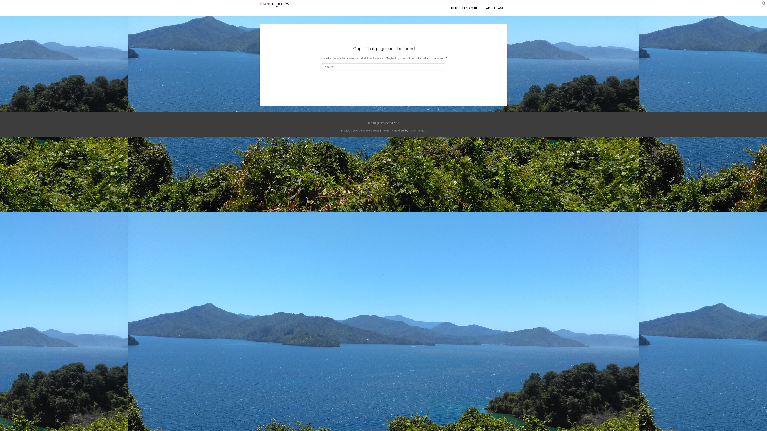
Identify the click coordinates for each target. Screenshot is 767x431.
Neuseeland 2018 (464, 8)
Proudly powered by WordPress (360, 130)
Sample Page (494, 8)
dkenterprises (274, 3)
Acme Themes (417, 130)
